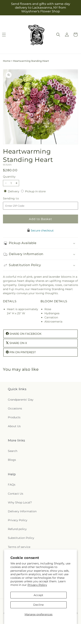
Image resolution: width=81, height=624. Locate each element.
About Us (14, 426)
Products (14, 417)
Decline (38, 604)
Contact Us (15, 493)
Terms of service (19, 547)
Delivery (14, 191)
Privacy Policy (37, 585)
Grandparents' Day (20, 399)
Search (12, 451)
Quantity (9, 176)
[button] (58, 34)
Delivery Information (22, 511)
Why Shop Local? (20, 502)
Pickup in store (35, 191)
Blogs (12, 460)
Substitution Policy (21, 538)
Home (6, 60)
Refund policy (17, 529)
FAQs (11, 484)
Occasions (15, 408)
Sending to (17, 198)
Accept (38, 595)
